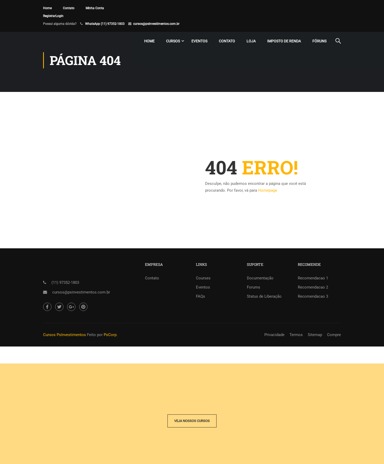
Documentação (260, 278)
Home (47, 8)
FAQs (200, 296)
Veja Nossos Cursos (192, 421)
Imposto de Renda (284, 41)
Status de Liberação (264, 296)
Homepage (267, 190)
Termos (296, 334)
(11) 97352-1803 (65, 282)
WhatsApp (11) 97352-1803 (105, 24)
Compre (334, 334)
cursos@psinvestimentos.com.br (156, 24)
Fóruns (319, 41)
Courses (203, 278)
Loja (251, 41)
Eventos (199, 41)
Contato (68, 8)
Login (59, 16)
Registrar (49, 16)
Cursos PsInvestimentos (64, 334)
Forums (253, 287)
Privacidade (274, 334)
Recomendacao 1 (313, 278)
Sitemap (315, 334)
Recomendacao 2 (313, 287)
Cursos (173, 41)
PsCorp (110, 334)
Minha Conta (95, 8)
